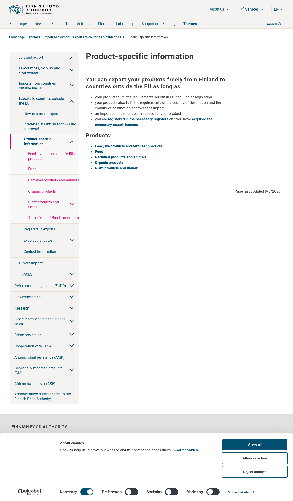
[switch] (131, 491)
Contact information (40, 251)
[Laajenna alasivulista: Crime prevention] (72, 334)
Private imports (31, 263)
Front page (18, 24)
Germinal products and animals (53, 180)
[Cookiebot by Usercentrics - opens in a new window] (30, 492)
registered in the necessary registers (138, 119)
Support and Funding (158, 24)
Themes (190, 24)
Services (252, 9)
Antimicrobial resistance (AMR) (39, 357)
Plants (103, 24)
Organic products (42, 191)
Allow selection (255, 458)
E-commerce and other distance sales (39, 321)
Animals (83, 24)
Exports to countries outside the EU (98, 37)
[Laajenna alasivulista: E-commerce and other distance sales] (72, 321)
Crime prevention (28, 335)
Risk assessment (28, 297)
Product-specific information (37, 141)
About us (217, 9)
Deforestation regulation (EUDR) (40, 286)
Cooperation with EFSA (33, 346)
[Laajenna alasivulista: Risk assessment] (72, 297)
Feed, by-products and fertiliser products (53, 156)
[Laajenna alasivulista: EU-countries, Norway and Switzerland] (72, 70)
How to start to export (41, 114)
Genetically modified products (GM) (38, 370)
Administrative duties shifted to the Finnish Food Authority (42, 396)
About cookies (186, 450)
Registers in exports (39, 229)
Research (21, 308)
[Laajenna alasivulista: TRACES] (72, 274)
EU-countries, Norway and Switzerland (39, 70)
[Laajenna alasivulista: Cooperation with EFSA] (72, 346)
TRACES (26, 274)
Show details (238, 492)
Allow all (255, 445)
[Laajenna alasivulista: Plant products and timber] (72, 204)
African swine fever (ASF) (34, 384)
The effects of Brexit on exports (53, 218)
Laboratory (125, 24)
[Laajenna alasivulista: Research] (72, 308)
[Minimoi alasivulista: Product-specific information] (72, 141)
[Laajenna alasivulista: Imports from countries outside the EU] (72, 85)
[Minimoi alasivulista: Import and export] (72, 57)
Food (32, 169)
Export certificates (38, 240)
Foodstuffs (60, 24)
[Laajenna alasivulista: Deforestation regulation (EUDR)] (72, 286)
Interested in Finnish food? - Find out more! (50, 126)
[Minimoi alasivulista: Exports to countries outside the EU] (72, 101)
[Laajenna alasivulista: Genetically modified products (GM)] (72, 370)
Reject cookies (254, 472)
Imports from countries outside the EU (37, 85)
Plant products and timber (43, 204)
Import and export (57, 37)
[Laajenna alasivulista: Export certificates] (72, 240)
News (39, 24)
